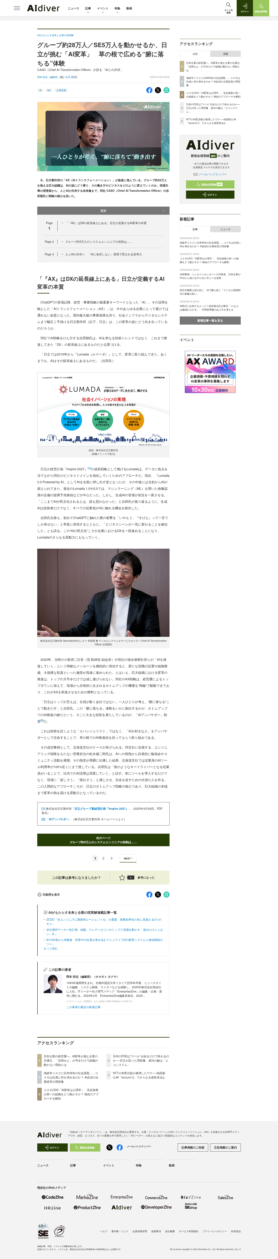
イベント (102, 8)
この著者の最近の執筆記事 (83, 1007)
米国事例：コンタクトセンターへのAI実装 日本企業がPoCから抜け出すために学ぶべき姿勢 (210, 276)
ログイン (212, 194)
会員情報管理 (139, 1231)
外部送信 (236, 1231)
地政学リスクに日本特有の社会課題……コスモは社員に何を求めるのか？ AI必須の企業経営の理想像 (71, 1077)
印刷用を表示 (51, 894)
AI (40, 90)
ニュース (73, 8)
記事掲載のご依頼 (193, 1147)
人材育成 (61, 90)
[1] (89, 468)
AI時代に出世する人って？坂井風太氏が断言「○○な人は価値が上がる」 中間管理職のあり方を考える (209, 307)
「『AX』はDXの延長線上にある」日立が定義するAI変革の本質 (106, 223)
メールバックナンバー (212, 174)
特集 (117, 8)
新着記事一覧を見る (210, 320)
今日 (195, 54)
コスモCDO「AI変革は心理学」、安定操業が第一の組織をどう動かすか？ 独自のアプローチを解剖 (71, 1094)
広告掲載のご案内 (225, 1147)
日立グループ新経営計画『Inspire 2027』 (101, 808)
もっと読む (51, 948)
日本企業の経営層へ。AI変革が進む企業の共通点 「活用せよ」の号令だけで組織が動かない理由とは (71, 1060)
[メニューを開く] (17, 8)
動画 (129, 8)
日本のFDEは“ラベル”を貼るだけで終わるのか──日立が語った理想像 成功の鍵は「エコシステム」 (141, 1060)
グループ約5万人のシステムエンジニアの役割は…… (98, 241)
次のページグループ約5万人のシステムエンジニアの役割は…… (103, 840)
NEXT (127, 858)
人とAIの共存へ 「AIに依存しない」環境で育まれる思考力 (103, 254)
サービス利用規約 (188, 1231)
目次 (103, 210)
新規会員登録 (211, 184)
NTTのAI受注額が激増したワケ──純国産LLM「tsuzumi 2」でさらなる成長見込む (139, 1075)
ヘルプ (103, 1231)
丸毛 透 (69, 77)
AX (48, 90)
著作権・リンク (119, 1231)
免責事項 (156, 1231)
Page (49, 241)
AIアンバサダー (59, 819)
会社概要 (170, 1231)
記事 (88, 8)
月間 (225, 54)
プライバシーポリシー (214, 1231)
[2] (42, 720)
